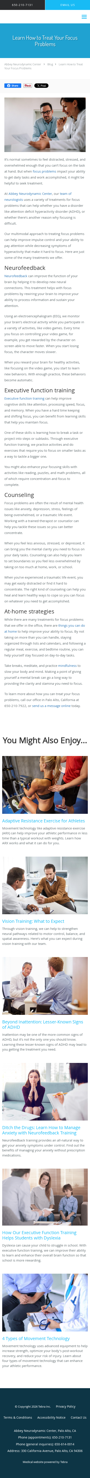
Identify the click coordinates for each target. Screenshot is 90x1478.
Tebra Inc (44, 1406)
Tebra (64, 1462)
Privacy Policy (65, 1406)
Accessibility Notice (51, 1417)
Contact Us (79, 1417)
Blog (50, 64)
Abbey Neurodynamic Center (22, 64)
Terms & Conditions (17, 1417)
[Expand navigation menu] (84, 17)
